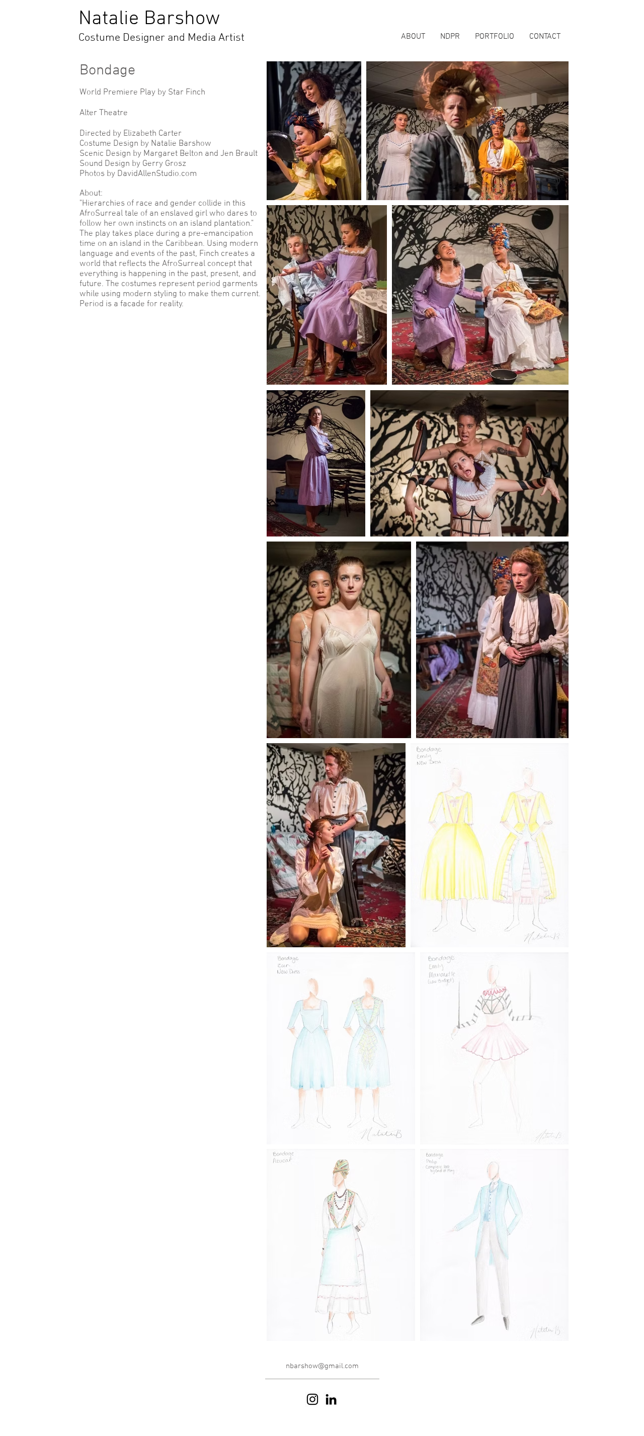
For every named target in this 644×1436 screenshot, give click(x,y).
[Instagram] (312, 1399)
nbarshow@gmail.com (322, 1366)
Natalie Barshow (149, 19)
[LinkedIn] (331, 1399)
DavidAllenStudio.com (157, 174)
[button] (494, 37)
